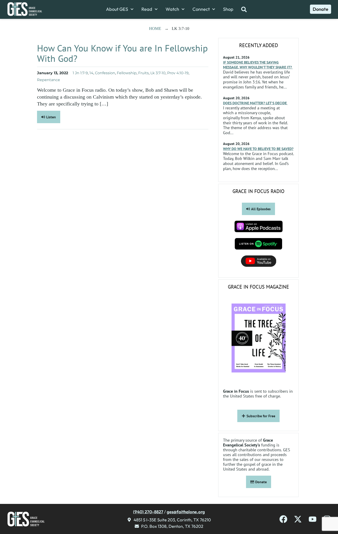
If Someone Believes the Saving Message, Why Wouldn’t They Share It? (258, 64)
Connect (201, 9)
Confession (105, 73)
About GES (117, 9)
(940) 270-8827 (148, 511)
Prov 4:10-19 (178, 73)
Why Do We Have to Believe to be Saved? (258, 148)
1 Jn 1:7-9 (80, 73)
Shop (228, 9)
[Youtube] (313, 519)
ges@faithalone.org (186, 511)
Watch (172, 9)
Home (155, 28)
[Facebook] (283, 519)
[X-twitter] (298, 519)
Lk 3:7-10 (158, 73)
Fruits (143, 73)
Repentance (48, 80)
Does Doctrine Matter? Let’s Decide (255, 103)
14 (91, 73)
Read (146, 9)
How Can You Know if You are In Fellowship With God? (122, 53)
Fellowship (127, 73)
